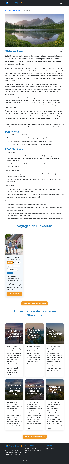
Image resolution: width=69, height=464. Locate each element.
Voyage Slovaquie (16, 10)
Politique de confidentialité (33, 450)
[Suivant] (21, 244)
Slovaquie (10, 262)
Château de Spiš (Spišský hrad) (54, 389)
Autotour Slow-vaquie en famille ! (14, 258)
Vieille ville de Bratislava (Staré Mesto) (14, 333)
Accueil (7, 10)
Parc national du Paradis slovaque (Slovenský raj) (34, 389)
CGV (26, 452)
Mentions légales (30, 448)
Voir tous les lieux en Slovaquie (35, 436)
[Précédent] (7, 244)
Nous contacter (50, 448)
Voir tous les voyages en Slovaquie (34, 303)
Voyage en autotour (12, 269)
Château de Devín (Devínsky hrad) (54, 333)
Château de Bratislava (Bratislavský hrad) (34, 334)
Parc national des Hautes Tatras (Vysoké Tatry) (14, 389)
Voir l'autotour (14, 293)
